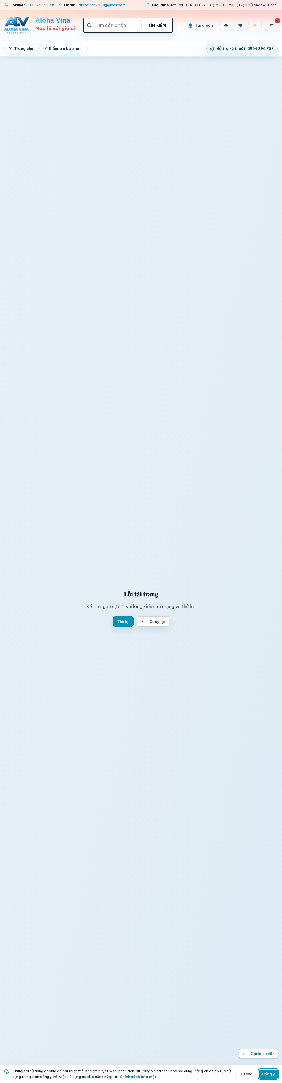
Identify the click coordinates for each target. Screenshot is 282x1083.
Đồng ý (268, 1074)
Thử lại (123, 621)
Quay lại (157, 621)
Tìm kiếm (157, 25)
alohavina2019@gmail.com (102, 5)
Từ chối (246, 1074)
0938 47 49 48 (41, 5)
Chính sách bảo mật (138, 1076)
